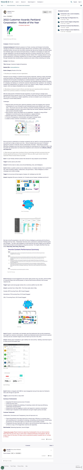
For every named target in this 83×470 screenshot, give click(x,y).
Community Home (4, 466)
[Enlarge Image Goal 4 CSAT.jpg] (13, 378)
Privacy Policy (21, 466)
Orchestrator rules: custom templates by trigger (69, 13)
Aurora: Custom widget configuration (69, 21)
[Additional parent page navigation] (5, 5)
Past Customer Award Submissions (23, 5)
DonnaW (8, 449)
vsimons (9, 11)
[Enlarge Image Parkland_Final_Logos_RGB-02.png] (9, 31)
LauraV (68, 23)
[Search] (71, 2)
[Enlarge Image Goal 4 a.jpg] (16, 355)
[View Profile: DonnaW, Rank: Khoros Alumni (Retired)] (4, 450)
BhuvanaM (68, 31)
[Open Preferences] (2, 467)
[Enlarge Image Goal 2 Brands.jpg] (27, 186)
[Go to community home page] (7, 2)
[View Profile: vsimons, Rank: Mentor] (5, 12)
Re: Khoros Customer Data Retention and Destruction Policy (69, 25)
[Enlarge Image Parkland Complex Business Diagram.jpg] (28, 127)
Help (26, 466)
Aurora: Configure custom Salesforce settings (69, 29)
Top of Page (13, 466)
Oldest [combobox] (52, 445)
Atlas (2, 5)
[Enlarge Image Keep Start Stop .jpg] (27, 260)
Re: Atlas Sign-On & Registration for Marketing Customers (69, 17)
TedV (68, 19)
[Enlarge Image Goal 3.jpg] (27, 313)
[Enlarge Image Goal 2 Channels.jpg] (27, 204)
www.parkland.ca (15, 67)
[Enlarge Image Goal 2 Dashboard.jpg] (28, 224)
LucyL (68, 15)
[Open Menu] (81, 5)
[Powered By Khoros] (79, 466)
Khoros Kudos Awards (11, 5)
